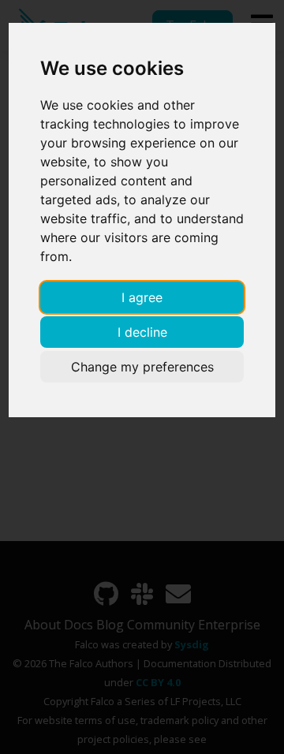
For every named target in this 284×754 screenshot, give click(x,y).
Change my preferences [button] (142, 367)
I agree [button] (142, 297)
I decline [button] (142, 332)
